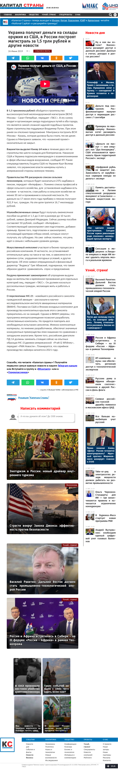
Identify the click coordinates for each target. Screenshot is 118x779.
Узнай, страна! (49, 15)
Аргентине (93, 20)
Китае (64, 20)
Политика (49, 747)
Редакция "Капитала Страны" (33, 398)
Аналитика (20, 15)
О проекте (107, 744)
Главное (8, 15)
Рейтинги (88, 758)
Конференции (70, 744)
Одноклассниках (18, 372)
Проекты (88, 740)
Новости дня (95, 33)
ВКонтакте (44, 369)
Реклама (106, 758)
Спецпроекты (65, 15)
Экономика (71, 431)
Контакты (107, 760)
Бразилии (73, 20)
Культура (68, 747)
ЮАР (82, 20)
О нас (77, 15)
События (30, 740)
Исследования (51, 760)
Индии (55, 20)
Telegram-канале (67, 366)
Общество (34, 15)
